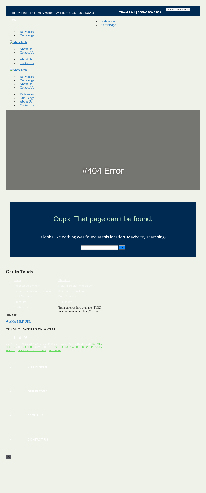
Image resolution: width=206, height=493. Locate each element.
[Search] (122, 247)
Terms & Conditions (32, 350)
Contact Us (27, 52)
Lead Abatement (24, 296)
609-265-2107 (149, 12)
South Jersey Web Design (70, 347)
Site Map (55, 350)
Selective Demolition (71, 291)
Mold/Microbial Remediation (75, 285)
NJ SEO (28, 347)
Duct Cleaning (67, 296)
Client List (127, 12)
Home (17, 280)
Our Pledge (108, 25)
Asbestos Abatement (27, 285)
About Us (26, 49)
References (108, 21)
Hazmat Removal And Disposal (33, 291)
